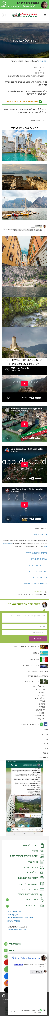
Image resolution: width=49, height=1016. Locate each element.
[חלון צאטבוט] (27, 984)
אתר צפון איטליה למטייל (17, 929)
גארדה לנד (44, 757)
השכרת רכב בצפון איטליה (38, 676)
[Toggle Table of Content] (43, 120)
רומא (46, 729)
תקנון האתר (13, 914)
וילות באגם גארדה (40, 577)
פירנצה (45, 734)
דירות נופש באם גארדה (38, 571)
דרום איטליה (40, 710)
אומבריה (41, 695)
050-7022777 (14, 950)
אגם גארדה (42, 61)
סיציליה (42, 704)
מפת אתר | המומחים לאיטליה (21, 917)
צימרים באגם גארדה (39, 559)
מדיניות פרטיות (14, 911)
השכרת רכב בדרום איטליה (37, 671)
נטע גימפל (38, 591)
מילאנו (45, 743)
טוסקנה (42, 692)
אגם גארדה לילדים (40, 534)
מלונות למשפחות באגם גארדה (35, 583)
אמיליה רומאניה (39, 698)
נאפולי (45, 753)
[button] (38, 120)
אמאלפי (42, 713)
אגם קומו (41, 718)
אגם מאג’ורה (40, 715)
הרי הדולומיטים (39, 686)
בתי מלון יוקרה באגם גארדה (36, 553)
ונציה (46, 739)
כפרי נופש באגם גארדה (38, 565)
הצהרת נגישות (14, 921)
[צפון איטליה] (24, 15)
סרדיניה (42, 707)
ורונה (46, 748)
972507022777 (15, 944)
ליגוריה (42, 701)
